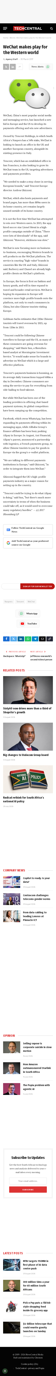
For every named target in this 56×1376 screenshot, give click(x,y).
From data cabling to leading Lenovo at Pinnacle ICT (35, 916)
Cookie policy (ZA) (29, 1364)
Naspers (9, 601)
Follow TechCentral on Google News (28, 529)
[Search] (51, 28)
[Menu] (5, 28)
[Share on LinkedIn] (13, 67)
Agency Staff (12, 59)
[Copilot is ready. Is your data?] (11, 882)
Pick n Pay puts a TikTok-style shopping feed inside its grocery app (37, 1306)
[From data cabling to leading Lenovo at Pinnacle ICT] (11, 916)
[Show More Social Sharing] (19, 67)
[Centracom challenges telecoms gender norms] (11, 899)
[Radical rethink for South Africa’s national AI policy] (28, 779)
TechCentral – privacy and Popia (29, 1368)
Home (5, 38)
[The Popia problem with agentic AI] (11, 1089)
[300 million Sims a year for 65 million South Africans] (11, 1286)
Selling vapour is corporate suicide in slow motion (37, 1047)
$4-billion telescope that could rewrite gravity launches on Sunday (37, 1327)
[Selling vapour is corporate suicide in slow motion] (11, 1047)
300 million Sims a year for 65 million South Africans (36, 1285)
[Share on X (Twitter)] (6, 67)
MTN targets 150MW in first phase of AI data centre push (35, 1264)
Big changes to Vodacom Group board (26, 755)
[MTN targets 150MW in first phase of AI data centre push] (11, 1265)
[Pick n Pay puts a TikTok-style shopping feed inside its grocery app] (11, 1306)
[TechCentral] (28, 28)
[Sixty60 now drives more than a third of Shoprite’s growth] (28, 690)
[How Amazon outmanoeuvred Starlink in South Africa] (11, 1068)
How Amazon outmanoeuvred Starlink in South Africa (37, 1068)
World (12, 38)
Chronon (39, 1357)
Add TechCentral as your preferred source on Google (30, 542)
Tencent (20, 601)
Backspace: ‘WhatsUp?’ (14, 656)
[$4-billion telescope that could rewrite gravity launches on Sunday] (11, 1328)
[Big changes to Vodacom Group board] (28, 737)
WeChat (31, 601)
